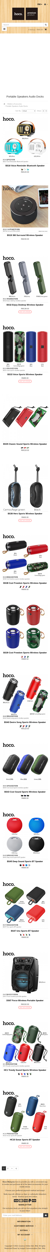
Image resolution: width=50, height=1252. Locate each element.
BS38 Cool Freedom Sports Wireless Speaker (25, 583)
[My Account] (46, 4)
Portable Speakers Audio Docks (17, 106)
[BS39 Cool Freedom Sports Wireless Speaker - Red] (22, 656)
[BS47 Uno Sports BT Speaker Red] (23, 935)
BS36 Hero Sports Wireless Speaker (25, 513)
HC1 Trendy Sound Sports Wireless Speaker (25, 1070)
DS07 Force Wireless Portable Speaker (25, 1000)
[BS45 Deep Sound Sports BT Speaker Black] (20, 865)
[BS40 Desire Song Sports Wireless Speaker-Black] (20, 726)
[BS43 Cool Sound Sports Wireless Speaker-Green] (28, 795)
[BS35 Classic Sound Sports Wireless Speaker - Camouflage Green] (28, 448)
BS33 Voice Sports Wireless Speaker (25, 374)
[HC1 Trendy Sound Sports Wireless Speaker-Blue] (25, 1074)
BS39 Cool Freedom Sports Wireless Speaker (25, 653)
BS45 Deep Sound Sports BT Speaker (25, 861)
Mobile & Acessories (14, 104)
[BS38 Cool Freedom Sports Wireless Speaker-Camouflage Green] (29, 587)
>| (16, 1168)
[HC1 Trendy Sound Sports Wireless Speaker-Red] (22, 1074)
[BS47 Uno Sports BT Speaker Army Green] (26, 935)
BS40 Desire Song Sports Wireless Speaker (25, 722)
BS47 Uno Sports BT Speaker (25, 931)
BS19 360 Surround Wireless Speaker (25, 235)
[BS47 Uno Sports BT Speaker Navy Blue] (29, 935)
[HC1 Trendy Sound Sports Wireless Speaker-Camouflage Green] (31, 1074)
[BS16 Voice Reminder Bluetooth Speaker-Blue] (28, 169)
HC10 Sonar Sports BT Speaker (25, 1140)
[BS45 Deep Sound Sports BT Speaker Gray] (29, 865)
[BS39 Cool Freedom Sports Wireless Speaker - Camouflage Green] (28, 656)
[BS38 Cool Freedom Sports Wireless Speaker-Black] (20, 587)
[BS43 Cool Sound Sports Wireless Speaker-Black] (22, 795)
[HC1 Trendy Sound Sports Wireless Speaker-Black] (19, 1074)
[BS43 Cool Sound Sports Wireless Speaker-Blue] (25, 795)
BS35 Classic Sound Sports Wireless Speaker (25, 444)
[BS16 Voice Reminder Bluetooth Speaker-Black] (22, 169)
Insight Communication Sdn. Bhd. (33, 1248)
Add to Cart (23, 176)
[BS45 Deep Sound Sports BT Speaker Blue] (26, 865)
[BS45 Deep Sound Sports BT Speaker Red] (23, 865)
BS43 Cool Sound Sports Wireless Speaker (25, 792)
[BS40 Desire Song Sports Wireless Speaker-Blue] (26, 726)
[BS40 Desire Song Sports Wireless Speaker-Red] (23, 726)
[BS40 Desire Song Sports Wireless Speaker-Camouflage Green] (29, 726)
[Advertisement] (25, 65)
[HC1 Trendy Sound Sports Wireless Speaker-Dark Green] (28, 1074)
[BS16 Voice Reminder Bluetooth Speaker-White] (25, 169)
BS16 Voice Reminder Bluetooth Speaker (25, 166)
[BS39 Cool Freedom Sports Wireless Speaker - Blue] (25, 656)
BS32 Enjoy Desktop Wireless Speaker (25, 305)
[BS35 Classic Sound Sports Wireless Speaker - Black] (22, 448)
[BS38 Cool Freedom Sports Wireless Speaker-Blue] (26, 587)
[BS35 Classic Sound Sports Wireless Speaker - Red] (25, 448)
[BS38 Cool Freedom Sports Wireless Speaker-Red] (23, 587)
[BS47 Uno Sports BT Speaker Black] (20, 935)
